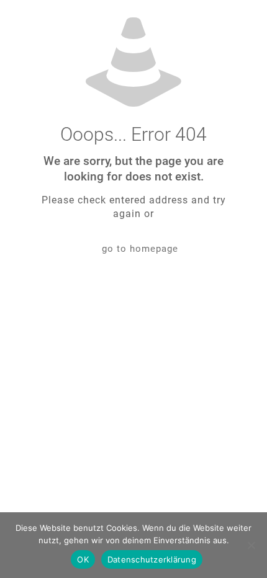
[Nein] (251, 545)
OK (83, 559)
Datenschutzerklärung (151, 559)
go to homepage (140, 248)
